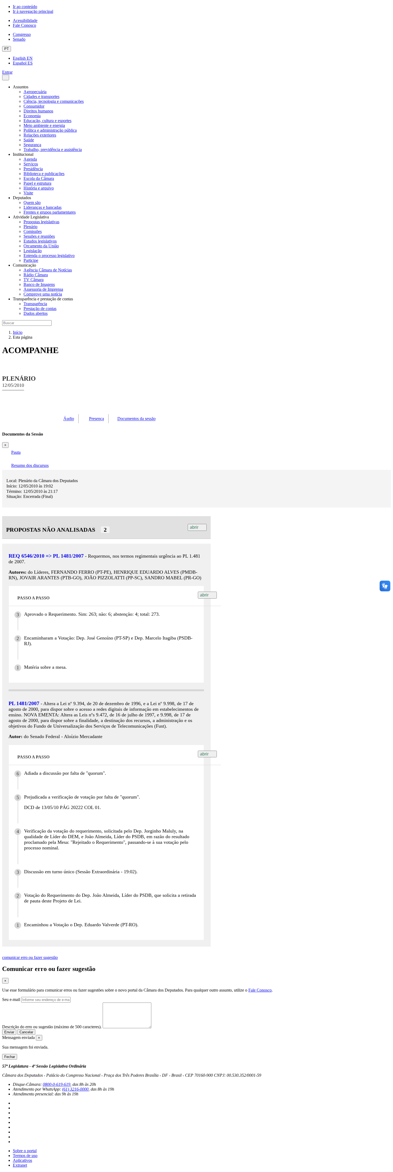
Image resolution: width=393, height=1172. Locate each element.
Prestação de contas (40, 308)
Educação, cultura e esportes (47, 120)
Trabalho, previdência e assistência (53, 149)
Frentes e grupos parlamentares (50, 212)
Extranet (20, 1165)
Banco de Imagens (39, 284)
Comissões (33, 231)
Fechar (9, 1057)
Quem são (32, 202)
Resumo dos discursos (30, 465)
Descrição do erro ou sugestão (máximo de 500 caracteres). (52, 1026)
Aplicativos (22, 1160)
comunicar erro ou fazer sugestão (30, 957)
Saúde (29, 140)
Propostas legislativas (41, 222)
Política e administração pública (50, 130)
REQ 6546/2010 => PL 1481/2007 (46, 556)
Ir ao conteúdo (25, 6)
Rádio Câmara (36, 275)
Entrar (7, 72)
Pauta (16, 452)
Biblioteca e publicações (44, 173)
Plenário (30, 226)
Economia (32, 116)
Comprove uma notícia (43, 294)
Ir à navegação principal (33, 11)
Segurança (32, 144)
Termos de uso (25, 1155)
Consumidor (34, 106)
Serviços (31, 164)
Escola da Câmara (39, 178)
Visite (28, 193)
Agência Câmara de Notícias (48, 270)
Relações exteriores (40, 135)
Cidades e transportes (41, 96)
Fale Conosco (24, 25)
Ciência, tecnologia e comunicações (54, 101)
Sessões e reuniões (39, 236)
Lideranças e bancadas (42, 207)
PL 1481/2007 (24, 703)
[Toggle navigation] (5, 77)
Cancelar (26, 1032)
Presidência (33, 169)
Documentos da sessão (136, 419)
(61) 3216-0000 (75, 1089)
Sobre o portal (25, 1150)
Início (17, 332)
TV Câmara (34, 279)
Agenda (30, 159)
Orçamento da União (41, 246)
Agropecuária (35, 91)
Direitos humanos (38, 111)
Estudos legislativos (40, 241)
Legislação (33, 250)
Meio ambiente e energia (44, 125)
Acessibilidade (25, 20)
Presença (96, 419)
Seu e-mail (11, 999)
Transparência (35, 303)
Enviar (9, 1032)
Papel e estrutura (37, 183)
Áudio (68, 419)
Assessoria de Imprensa (43, 289)
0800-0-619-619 (56, 1084)
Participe (31, 260)
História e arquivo (39, 188)
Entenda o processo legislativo (49, 255)
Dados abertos (36, 313)
